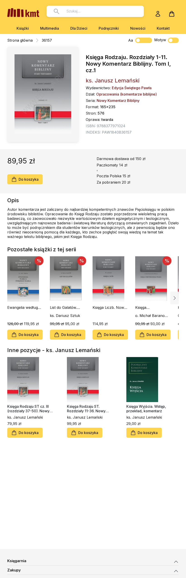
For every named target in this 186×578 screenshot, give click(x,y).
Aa (130, 40)
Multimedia (49, 28)
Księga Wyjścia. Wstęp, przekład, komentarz (146, 408)
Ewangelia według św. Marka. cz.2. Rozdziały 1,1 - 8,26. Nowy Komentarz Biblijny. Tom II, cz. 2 (25, 307)
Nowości (137, 28)
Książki (23, 28)
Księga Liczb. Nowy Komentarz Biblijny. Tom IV (109, 307)
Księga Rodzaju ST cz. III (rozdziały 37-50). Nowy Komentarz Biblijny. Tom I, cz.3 (29, 408)
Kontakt (163, 28)
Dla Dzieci (78, 28)
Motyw (160, 40)
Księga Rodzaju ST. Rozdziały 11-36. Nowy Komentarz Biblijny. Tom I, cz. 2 (89, 408)
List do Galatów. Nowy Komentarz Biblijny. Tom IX (65, 307)
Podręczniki (109, 28)
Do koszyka (29, 179)
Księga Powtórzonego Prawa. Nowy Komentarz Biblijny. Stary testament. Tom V (151, 307)
